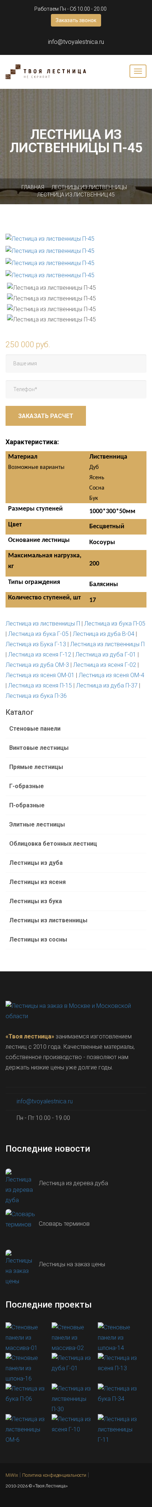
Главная (32, 187)
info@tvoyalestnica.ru (76, 41)
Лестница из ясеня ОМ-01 (40, 675)
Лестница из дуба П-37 (107, 685)
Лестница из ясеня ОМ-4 (111, 675)
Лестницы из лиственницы (89, 187)
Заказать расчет (45, 416)
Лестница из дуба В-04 (103, 633)
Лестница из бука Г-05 (38, 633)
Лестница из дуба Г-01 (105, 654)
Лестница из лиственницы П (43, 623)
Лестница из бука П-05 (114, 623)
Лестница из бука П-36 (36, 695)
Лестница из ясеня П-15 (40, 685)
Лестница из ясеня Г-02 (104, 664)
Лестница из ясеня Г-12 (39, 654)
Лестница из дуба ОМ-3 (37, 664)
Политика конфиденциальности (54, 1475)
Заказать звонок (76, 20)
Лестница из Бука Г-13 (36, 644)
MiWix (12, 1475)
